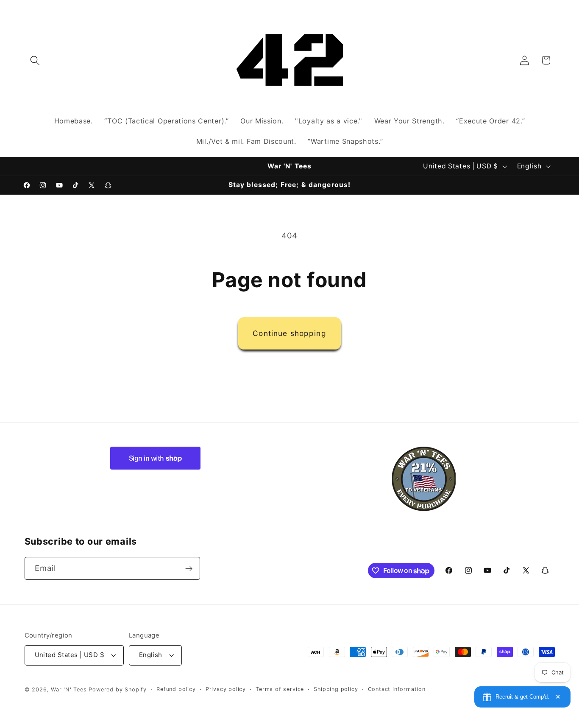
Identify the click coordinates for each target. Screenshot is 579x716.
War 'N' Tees (69, 689)
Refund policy (175, 689)
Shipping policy (336, 689)
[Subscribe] (189, 568)
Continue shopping (289, 333)
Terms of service (280, 689)
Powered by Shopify (118, 689)
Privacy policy (226, 689)
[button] (35, 60)
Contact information (397, 689)
